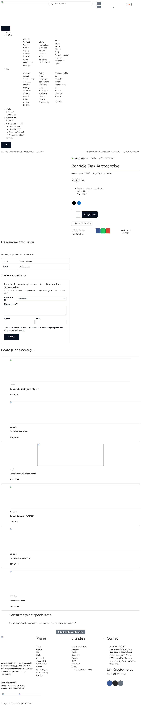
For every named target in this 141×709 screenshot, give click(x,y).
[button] (98, 230)
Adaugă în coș (90, 214)
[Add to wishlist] (5, 161)
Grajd (8, 109)
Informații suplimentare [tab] (11, 254)
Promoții (9, 120)
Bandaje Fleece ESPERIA (20, 558)
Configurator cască (14, 123)
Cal (7, 69)
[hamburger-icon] (5, 28)
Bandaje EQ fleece (17, 601)
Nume (7, 318)
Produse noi (11, 118)
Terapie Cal (11, 115)
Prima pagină (6, 152)
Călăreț (9, 35)
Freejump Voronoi (16, 132)
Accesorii (10, 112)
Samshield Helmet (16, 135)
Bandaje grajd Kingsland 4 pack (23, 474)
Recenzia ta (10, 304)
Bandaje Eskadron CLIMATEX (22, 516)
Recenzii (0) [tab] (29, 254)
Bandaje (19, 152)
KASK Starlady (15, 129)
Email (38, 318)
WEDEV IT (27, 703)
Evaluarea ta (9, 299)
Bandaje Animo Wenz (19, 431)
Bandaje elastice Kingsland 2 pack (24, 389)
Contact (9, 138)
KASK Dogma (14, 126)
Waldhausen (25, 266)
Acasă (8, 32)
